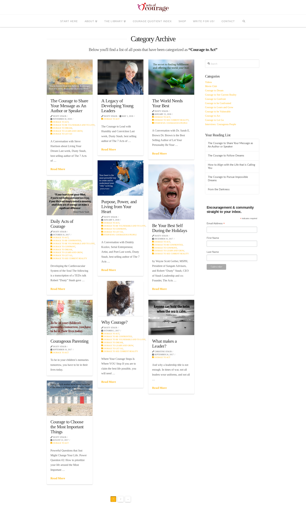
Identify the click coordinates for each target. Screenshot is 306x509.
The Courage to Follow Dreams (226, 155)
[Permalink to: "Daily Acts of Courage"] (70, 197)
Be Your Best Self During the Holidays (169, 228)
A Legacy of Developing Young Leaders (117, 105)
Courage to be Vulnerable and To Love (73, 125)
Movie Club (211, 86)
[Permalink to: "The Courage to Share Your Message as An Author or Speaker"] (70, 77)
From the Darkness (219, 189)
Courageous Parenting (69, 341)
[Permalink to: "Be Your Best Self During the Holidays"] (171, 191)
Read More (57, 169)
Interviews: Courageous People (171, 123)
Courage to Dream (62, 128)
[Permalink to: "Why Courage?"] (120, 298)
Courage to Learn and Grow (67, 131)
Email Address (216, 224)
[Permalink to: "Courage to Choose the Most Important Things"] (70, 398)
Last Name (213, 251)
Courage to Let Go (62, 134)
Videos (208, 82)
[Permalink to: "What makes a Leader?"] (171, 317)
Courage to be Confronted (168, 245)
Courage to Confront (114, 229)
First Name (213, 237)
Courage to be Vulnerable (218, 111)
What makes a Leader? (164, 343)
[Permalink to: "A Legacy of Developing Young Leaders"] (120, 77)
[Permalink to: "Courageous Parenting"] (70, 317)
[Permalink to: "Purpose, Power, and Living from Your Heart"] (120, 178)
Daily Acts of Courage (61, 224)
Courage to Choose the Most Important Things (66, 426)
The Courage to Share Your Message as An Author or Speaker (69, 105)
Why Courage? (114, 322)
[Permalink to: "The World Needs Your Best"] (171, 77)
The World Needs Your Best (167, 103)
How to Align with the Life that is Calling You (231, 167)
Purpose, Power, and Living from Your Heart (118, 206)
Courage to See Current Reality (171, 120)
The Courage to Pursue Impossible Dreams (228, 179)
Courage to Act (60, 122)
